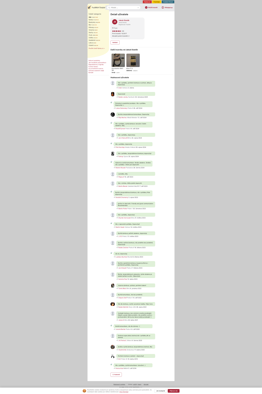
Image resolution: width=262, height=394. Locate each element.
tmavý (139, 384)
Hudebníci (93, 40)
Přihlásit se (169, 7)
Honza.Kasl (119, 368)
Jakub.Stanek (123, 22)
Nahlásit (115, 42)
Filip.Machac (122, 117)
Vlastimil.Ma (122, 350)
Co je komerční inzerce (96, 68)
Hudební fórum (168, 2)
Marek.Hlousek (121, 167)
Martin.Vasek (120, 227)
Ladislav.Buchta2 (121, 257)
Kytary (92, 20)
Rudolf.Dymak (120, 128)
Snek (120, 88)
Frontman (157, 2)
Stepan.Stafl (122, 298)
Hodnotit (117, 374)
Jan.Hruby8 (122, 268)
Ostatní (92, 45)
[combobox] (124, 7)
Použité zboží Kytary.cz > (97, 48)
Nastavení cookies (119, 384)
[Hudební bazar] (97, 7)
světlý (135, 384)
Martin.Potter (122, 208)
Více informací (123, 392)
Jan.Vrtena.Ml (123, 138)
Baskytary (93, 22)
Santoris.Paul (122, 279)
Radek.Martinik (123, 307)
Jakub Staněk (124, 20)
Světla (92, 37)
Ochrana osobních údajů (96, 70)
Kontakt (91, 72)
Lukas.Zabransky (121, 108)
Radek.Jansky (123, 97)
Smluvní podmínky (94, 60)
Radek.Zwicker (123, 247)
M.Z (119, 359)
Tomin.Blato (122, 288)
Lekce (91, 43)
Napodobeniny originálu (96, 64)
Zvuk (92, 35)
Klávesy (92, 27)
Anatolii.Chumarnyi (122, 197)
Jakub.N (121, 320)
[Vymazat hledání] (138, 7)
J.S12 (120, 236)
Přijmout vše (174, 391)
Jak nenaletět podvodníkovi (97, 62)
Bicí (91, 25)
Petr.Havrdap (120, 147)
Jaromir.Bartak (120, 329)
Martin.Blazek (123, 186)
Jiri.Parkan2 (122, 340)
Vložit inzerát (152, 7)
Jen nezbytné (160, 391)
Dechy (92, 32)
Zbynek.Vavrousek (124, 218)
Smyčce (92, 30)
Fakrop (120, 156)
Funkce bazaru (93, 66)
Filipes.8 (121, 177)
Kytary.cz (147, 2)
